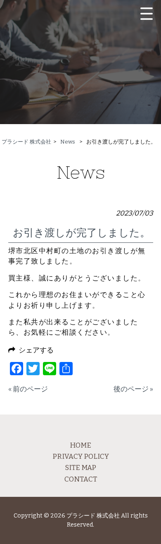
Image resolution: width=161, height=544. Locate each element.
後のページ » (133, 389)
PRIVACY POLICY (80, 456)
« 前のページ (28, 389)
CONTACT (80, 479)
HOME (80, 445)
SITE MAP (80, 467)
